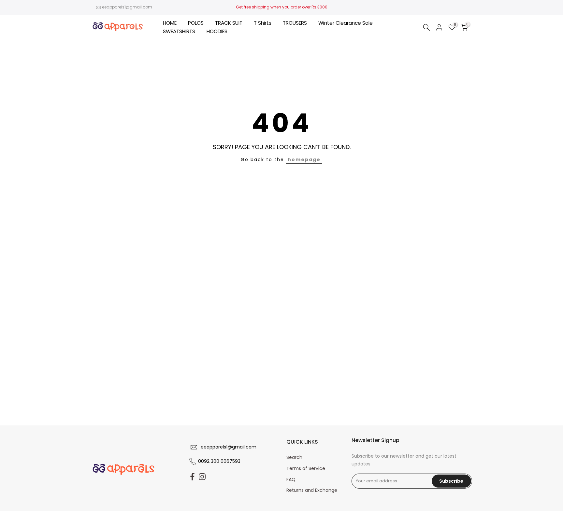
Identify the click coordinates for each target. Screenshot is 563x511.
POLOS (196, 23)
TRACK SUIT (228, 23)
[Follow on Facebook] (192, 477)
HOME (170, 23)
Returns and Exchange (311, 490)
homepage (304, 159)
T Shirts (262, 23)
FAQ (291, 479)
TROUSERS (295, 23)
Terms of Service (305, 468)
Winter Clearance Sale (345, 23)
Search (294, 457)
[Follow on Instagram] (202, 477)
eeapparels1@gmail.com (127, 7)
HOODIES (217, 31)
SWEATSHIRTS (179, 31)
